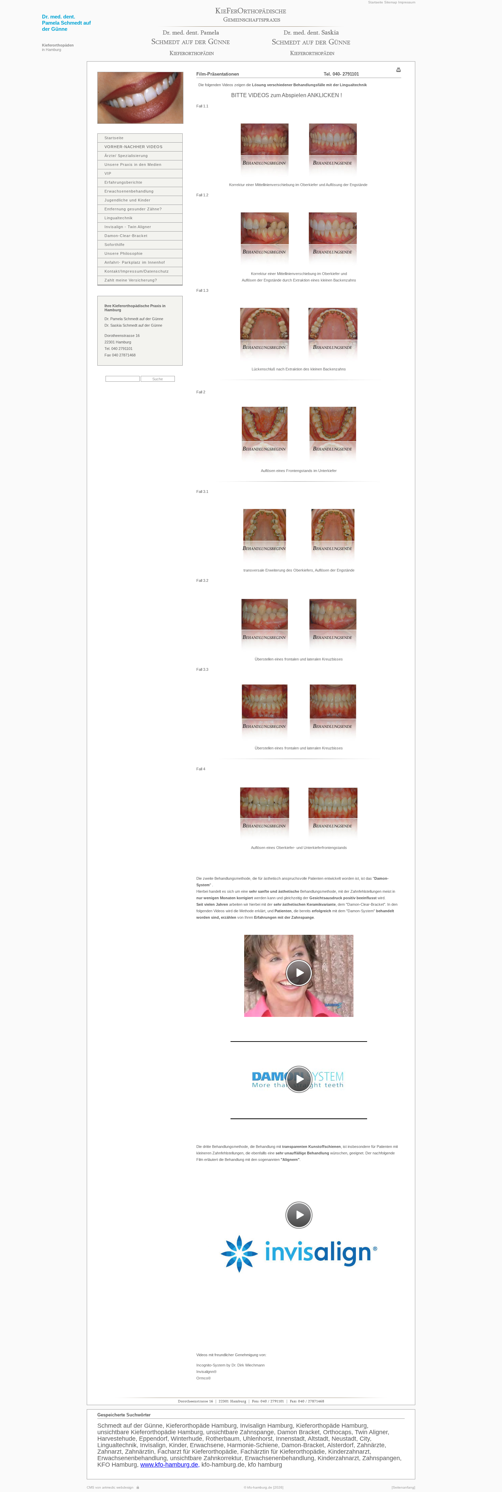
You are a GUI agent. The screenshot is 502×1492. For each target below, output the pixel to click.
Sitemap (390, 2)
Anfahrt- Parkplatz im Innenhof (134, 262)
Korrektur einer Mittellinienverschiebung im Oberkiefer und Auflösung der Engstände (298, 185)
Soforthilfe (114, 245)
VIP (107, 173)
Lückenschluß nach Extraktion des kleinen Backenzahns (299, 369)
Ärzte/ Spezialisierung (126, 156)
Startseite (375, 2)
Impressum (406, 2)
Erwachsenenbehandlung (129, 191)
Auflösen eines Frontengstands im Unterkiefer (299, 471)
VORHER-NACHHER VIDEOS (133, 147)
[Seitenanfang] (403, 1487)
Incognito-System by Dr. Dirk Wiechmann (230, 1365)
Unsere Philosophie (123, 253)
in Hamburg (58, 47)
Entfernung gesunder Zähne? (133, 209)
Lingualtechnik (118, 218)
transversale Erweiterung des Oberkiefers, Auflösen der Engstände (298, 570)
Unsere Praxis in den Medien (133, 164)
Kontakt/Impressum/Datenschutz (136, 271)
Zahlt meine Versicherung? (130, 280)
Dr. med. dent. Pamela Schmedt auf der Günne (66, 23)
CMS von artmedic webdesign (110, 1487)
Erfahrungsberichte (123, 182)
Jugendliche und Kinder (127, 200)
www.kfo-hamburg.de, (170, 1464)
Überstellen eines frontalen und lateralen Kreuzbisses (299, 659)
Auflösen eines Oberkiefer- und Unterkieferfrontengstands (299, 848)
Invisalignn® (206, 1372)
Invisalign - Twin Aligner (127, 227)
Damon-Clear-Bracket (126, 236)
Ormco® (203, 1378)
